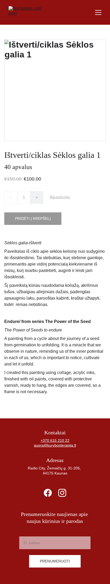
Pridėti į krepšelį (33, 218)
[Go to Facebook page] (48, 493)
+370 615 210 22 (55, 440)
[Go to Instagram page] (62, 493)
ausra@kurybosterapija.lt (55, 445)
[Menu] (98, 12)
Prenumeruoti (55, 561)
